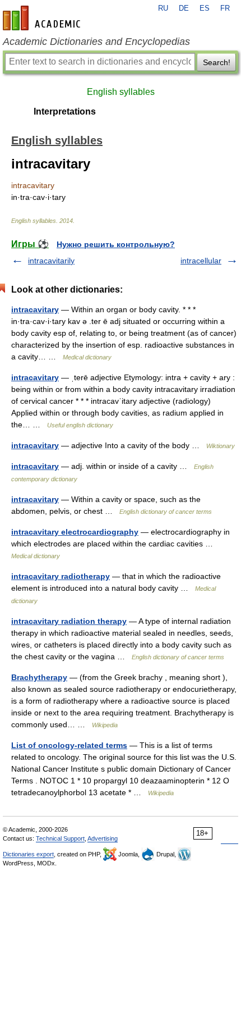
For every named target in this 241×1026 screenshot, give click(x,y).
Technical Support (60, 838)
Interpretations (65, 111)
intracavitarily (51, 260)
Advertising (102, 838)
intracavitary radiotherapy (60, 576)
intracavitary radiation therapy (69, 621)
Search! (216, 62)
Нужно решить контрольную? (116, 244)
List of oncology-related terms (69, 745)
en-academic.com (43, 18)
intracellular (200, 260)
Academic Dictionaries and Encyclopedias (96, 41)
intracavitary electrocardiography (74, 531)
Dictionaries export (28, 854)
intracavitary (35, 309)
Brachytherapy (39, 677)
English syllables (121, 92)
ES (205, 8)
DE (184, 8)
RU (163, 8)
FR (225, 8)
